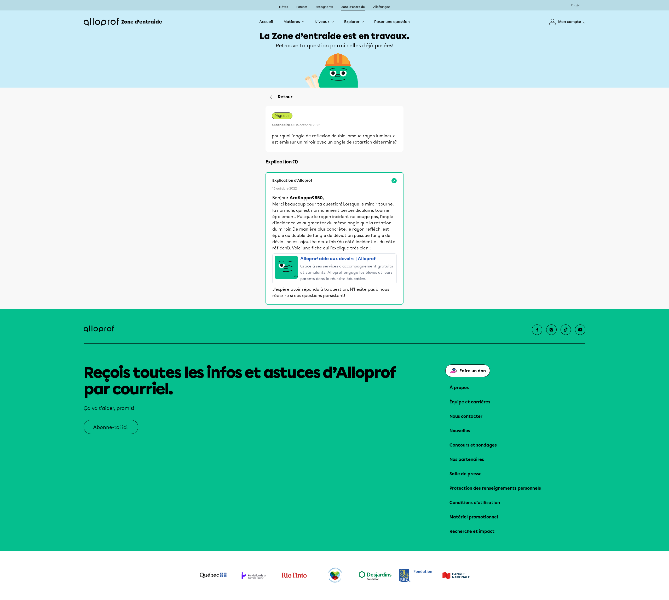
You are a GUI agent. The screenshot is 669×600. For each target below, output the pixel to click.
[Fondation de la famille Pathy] (253, 575)
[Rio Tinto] (294, 575)
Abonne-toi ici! (111, 427)
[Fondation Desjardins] (375, 575)
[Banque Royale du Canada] (415, 575)
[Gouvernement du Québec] (213, 575)
